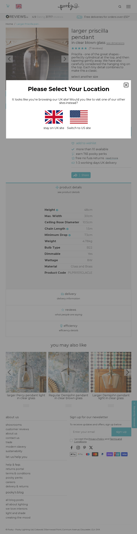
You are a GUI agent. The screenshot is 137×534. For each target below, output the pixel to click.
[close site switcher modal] (126, 85)
